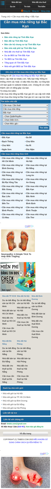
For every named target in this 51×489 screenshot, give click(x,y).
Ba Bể (29, 137)
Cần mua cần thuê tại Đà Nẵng (8, 379)
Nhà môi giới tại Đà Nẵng (13, 404)
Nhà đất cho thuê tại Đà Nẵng (7, 369)
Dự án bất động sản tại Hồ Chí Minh (9, 303)
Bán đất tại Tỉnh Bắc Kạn (16, 41)
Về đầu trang (25, 434)
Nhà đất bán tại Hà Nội (23, 309)
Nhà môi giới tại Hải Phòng (14, 408)
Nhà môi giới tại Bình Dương (15, 401)
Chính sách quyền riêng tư (28, 442)
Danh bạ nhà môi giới (13, 388)
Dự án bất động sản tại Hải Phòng (24, 351)
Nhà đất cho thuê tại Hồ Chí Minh (9, 321)
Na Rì (28, 145)
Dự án (12, 6)
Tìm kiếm (41, 6)
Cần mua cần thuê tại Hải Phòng (23, 379)
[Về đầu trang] (48, 486)
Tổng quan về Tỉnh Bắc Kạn (16, 63)
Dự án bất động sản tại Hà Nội (24, 302)
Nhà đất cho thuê (39, 2)
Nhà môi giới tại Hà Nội (13, 393)
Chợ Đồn (30, 141)
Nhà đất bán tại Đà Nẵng (9, 360)
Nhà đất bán (17, 2)
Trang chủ (5, 16)
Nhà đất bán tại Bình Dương (38, 315)
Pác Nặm (30, 149)
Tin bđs (27, 6)
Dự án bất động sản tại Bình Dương (38, 306)
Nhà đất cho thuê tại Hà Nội (23, 316)
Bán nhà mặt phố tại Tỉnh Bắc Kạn (20, 48)
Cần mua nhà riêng (20, 16)
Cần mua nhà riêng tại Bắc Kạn (25, 76)
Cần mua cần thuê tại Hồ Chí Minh (9, 331)
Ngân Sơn (6, 149)
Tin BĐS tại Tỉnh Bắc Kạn (15, 59)
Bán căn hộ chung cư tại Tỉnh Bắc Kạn (22, 44)
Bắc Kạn (35, 16)
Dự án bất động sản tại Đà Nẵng (9, 351)
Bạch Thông (7, 141)
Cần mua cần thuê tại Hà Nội (23, 323)
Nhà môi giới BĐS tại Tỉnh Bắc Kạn (19, 66)
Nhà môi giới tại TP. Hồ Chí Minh (16, 397)
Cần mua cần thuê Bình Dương (37, 334)
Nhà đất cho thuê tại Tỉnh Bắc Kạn (19, 52)
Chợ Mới (6, 145)
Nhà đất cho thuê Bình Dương (37, 324)
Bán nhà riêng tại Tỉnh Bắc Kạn (19, 37)
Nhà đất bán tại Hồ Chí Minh (9, 312)
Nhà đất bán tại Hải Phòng (23, 360)
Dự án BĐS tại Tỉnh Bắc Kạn (17, 55)
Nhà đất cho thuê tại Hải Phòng (22, 369)
